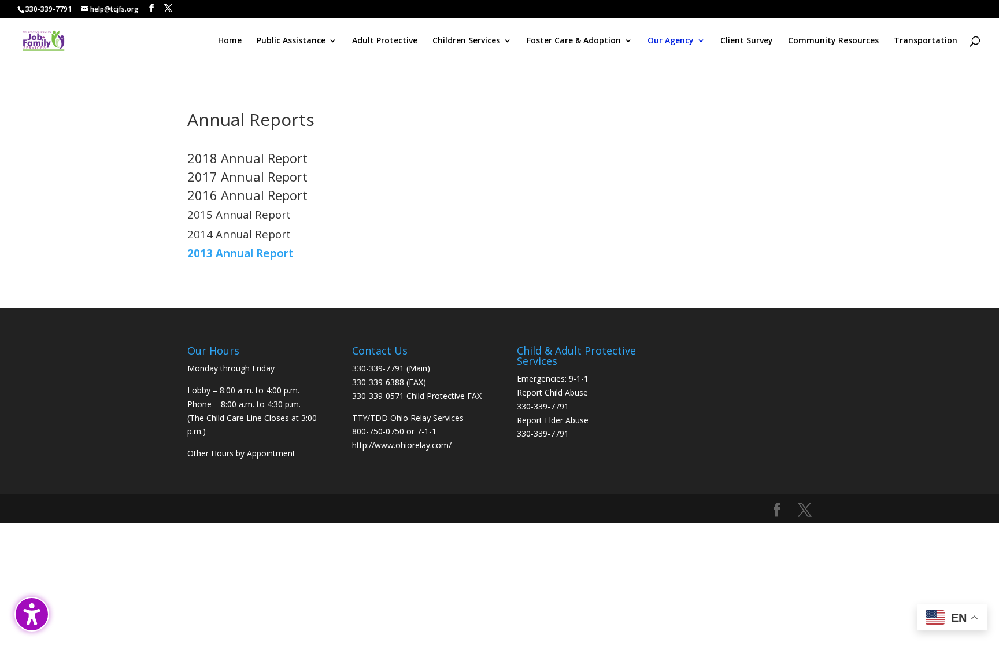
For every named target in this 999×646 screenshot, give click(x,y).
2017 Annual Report (247, 176)
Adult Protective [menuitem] (384, 41)
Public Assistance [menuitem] (291, 41)
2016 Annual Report (247, 195)
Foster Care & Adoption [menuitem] (574, 41)
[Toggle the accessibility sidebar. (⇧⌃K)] (31, 614)
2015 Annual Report (239, 214)
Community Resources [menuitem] (833, 41)
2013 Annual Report (240, 253)
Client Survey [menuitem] (746, 41)
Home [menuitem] (230, 41)
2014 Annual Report (239, 234)
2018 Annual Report (247, 158)
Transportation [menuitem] (925, 41)
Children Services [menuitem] (466, 41)
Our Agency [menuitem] (671, 41)
